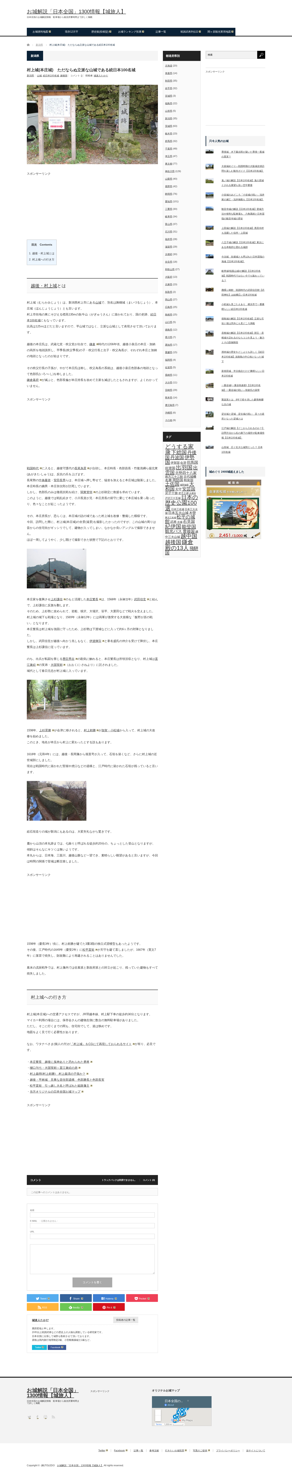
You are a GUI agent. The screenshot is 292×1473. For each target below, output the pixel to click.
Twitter (38, 1347)
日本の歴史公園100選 (181, 502)
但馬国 (192, 462)
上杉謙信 (57, 599)
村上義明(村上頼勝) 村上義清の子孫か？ (57, 1073)
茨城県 (168, 126)
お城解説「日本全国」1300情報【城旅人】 (76, 11)
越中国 (189, 536)
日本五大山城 (178, 513)
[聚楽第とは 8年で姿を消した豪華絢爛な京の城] (212, 400)
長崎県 (168, 375)
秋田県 (168, 80)
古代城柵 (190, 476)
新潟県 (30, 75)
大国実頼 (57, 664)
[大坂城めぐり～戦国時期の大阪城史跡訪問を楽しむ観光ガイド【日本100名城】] (212, 167)
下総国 (179, 452)
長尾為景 (80, 468)
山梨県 (168, 178)
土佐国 (172, 484)
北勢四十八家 (186, 473)
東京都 (168, 163)
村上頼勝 (90, 730)
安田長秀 (60, 480)
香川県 (168, 337)
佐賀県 (168, 367)
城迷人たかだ (101, 75)
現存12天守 (71, 31)
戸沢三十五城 (173, 498)
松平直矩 (88, 949)
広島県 (168, 307)
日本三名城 (177, 509)
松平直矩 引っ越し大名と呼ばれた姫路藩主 (59, 1085)
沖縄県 (168, 412)
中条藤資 (45, 480)
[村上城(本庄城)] (56, 587)
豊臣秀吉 (68, 658)
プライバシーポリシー (228, 1450)
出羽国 (184, 467)
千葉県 (168, 148)
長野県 (168, 186)
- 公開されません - (44, 1221)
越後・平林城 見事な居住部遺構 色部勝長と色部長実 (67, 1079)
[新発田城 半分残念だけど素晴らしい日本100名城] (212, 372)
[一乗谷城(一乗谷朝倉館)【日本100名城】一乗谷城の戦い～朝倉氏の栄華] (212, 386)
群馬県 (168, 141)
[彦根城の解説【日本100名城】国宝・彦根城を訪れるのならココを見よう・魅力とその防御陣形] (212, 334)
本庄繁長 (92, 599)
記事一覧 (161, 31)
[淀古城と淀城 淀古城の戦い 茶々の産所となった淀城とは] (212, 415)
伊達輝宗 (95, 641)
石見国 (189, 521)
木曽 (192, 513)
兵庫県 (168, 284)
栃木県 (168, 133)
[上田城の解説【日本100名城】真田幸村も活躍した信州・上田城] (212, 228)
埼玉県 (168, 156)
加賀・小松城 (110, 730)
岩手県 (168, 88)
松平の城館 (180, 519)
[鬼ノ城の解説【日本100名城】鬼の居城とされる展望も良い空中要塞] (212, 181)
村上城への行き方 (41, 259)
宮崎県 (168, 390)
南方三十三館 (174, 476)
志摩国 (192, 493)
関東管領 (86, 492)
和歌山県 (170, 269)
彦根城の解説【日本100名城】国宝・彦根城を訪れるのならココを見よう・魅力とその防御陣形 (242, 338)
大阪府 (168, 277)
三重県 (168, 209)
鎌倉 (92, 344)
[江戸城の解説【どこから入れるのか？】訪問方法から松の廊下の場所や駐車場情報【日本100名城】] (212, 428)
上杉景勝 (45, 730)
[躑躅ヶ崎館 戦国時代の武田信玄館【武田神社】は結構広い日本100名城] (212, 290)
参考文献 (154, 1450)
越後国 (63, 75)
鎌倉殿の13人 (179, 545)
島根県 (168, 314)
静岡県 (168, 194)
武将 (173, 521)
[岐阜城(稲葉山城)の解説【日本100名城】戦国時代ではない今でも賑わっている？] (212, 272)
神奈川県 (170, 171)
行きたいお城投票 (174, 1450)
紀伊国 (173, 526)
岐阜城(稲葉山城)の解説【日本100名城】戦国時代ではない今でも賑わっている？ (242, 276)
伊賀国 (175, 462)
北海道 (168, 65)
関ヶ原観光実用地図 (219, 31)
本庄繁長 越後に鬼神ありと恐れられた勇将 (59, 1061)
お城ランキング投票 (129, 31)
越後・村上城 (44, 285)
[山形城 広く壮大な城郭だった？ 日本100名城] (212, 447)
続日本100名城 (51, 75)
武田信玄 (140, 599)
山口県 (168, 322)
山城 (39, 75)
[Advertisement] (92, 203)
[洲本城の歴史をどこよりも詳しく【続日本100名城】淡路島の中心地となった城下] (212, 353)
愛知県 (168, 201)
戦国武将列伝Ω (189, 31)
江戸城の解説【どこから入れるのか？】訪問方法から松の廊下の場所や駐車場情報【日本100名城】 (242, 433)
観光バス (173, 531)
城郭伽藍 (184, 485)
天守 (178, 489)
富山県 (168, 224)
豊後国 (189, 531)
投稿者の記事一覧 (125, 1320)
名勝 (168, 480)
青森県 (168, 73)
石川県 (168, 231)
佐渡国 (170, 468)
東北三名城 (170, 517)
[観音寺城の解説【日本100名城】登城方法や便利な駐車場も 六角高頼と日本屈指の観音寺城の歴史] (212, 209)
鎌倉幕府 (33, 380)
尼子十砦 (183, 493)
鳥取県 (168, 292)
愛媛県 (168, 352)
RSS (53, 1416)
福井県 (168, 239)
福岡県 (168, 360)
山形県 (168, 111)
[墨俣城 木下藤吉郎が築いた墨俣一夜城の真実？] (212, 152)
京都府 (168, 254)
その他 (168, 420)
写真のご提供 (200, 1450)
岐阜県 (168, 216)
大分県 (168, 382)
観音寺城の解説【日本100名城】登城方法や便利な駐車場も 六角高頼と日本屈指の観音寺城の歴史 (242, 214)
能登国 (189, 526)
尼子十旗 (171, 493)
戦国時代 (33, 468)
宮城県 (168, 95)
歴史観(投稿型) (99, 31)
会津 (183, 462)
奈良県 (168, 261)
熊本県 (168, 397)
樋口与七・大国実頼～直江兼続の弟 (53, 1067)
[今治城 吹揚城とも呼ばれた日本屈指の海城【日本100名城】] (212, 257)
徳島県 (168, 329)
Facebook (55, 1347)
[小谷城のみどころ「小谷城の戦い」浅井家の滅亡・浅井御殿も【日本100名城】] (212, 196)
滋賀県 (168, 246)
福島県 (168, 103)
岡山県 (168, 299)
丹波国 (177, 457)
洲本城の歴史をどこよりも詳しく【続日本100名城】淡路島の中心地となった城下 (242, 357)
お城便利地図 (40, 31)
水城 (179, 522)
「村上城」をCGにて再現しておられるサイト (101, 1044)
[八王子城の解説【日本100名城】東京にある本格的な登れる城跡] (212, 244)
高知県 (168, 344)
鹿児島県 (170, 405)
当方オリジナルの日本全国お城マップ (55, 1091)
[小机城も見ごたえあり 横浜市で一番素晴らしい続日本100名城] (212, 305)
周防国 (177, 480)
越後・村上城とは (41, 253)
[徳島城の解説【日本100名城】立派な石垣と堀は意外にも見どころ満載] (212, 319)
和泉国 (188, 480)
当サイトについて (255, 1450)
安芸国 (188, 488)
